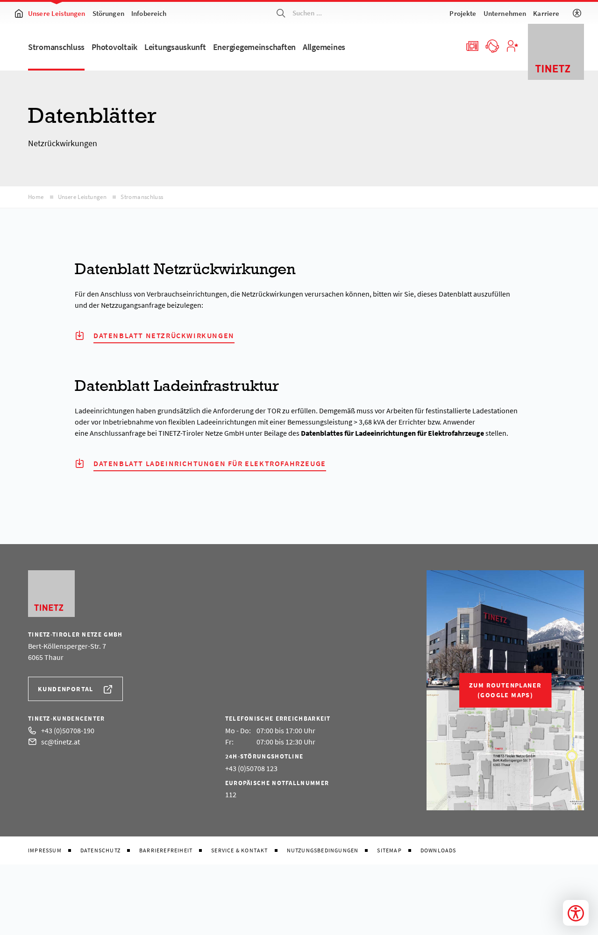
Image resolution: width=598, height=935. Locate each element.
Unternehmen (505, 13)
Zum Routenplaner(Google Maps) (505, 690)
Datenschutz (100, 850)
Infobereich (149, 13)
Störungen (108, 13)
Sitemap (389, 850)
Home (36, 197)
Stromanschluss (142, 197)
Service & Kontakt (239, 850)
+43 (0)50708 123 (251, 768)
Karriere (546, 13)
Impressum (45, 850)
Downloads (438, 850)
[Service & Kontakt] (491, 45)
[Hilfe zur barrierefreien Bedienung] (577, 13)
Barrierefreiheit (165, 850)
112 (230, 794)
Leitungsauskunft (175, 47)
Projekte (462, 13)
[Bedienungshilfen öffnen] (576, 913)
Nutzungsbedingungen (323, 850)
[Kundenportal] (512, 45)
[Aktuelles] (471, 45)
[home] (18, 13)
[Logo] (556, 52)
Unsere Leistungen (56, 13)
